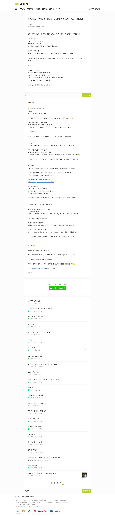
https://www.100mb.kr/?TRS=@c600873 (40, 268)
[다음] (66, 483)
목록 (26, 95)
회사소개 (58, 9)
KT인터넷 (22, 9)
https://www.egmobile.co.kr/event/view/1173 (41, 182)
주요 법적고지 (58, 502)
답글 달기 (30, 272)
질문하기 (87, 95)
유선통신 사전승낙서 (66, 502)
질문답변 (44, 9)
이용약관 (23, 496)
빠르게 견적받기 (95, 9)
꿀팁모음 (51, 9)
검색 (28, 491)
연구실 (37, 496)
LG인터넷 (30, 9)
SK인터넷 (37, 9)
